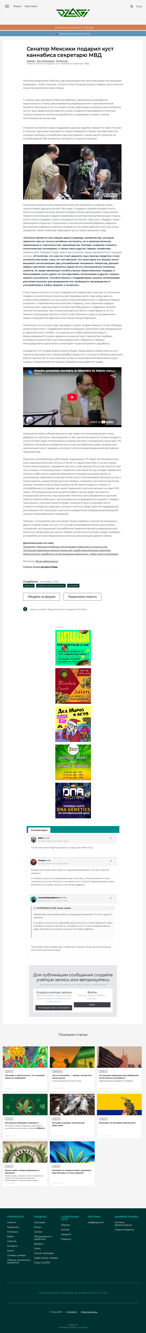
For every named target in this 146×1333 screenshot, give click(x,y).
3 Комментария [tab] (39, 830)
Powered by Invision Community (73, 1327)
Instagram (66, 1234)
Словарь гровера (16, 1255)
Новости (9, 1071)
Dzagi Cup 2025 (42, 1262)
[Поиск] (131, 6)
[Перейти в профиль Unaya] (33, 862)
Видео (10, 1236)
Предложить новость (82, 596)
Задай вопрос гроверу (46, 1258)
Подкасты (66, 1239)
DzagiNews (30, 581)
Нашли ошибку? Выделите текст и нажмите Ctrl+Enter (58, 609)
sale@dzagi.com (96, 1222)
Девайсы (38, 1243)
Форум (17, 6)
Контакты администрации (123, 1223)
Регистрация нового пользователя (54, 1008)
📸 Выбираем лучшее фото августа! (73, 33)
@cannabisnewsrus (47, 561)
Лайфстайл (57, 1071)
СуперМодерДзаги (48, 897)
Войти (92, 1005)
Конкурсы (12, 1246)
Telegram (65, 1225)
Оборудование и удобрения (43, 1237)
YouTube (65, 1229)
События (11, 1241)
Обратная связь (89, 1312)
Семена (38, 1232)
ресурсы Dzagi (49, 567)
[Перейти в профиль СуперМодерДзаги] (33, 899)
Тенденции (13, 1227)
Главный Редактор (124, 1229)
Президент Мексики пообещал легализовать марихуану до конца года (65, 546)
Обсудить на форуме (41, 596)
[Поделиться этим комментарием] (111, 838)
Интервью (12, 1232)
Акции (10, 1250)
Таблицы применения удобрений (18, 1261)
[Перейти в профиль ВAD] (33, 840)
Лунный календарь (44, 1253)
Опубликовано (53, 841)
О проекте (71, 1312)
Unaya (41, 860)
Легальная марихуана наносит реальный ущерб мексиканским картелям (67, 550)
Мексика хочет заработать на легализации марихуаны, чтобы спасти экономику (70, 554)
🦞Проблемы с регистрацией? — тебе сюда (73, 27)
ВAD (40, 838)
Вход (139, 6)
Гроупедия (31, 6)
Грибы (37, 1248)
